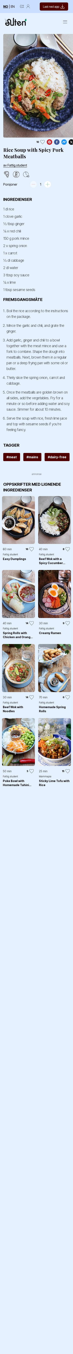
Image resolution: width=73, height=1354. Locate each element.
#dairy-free (57, 457)
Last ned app (51, 6)
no (5, 6)
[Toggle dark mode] (21, 6)
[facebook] (57, 142)
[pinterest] (49, 142)
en (13, 6)
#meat (11, 457)
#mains (32, 457)
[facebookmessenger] (64, 142)
